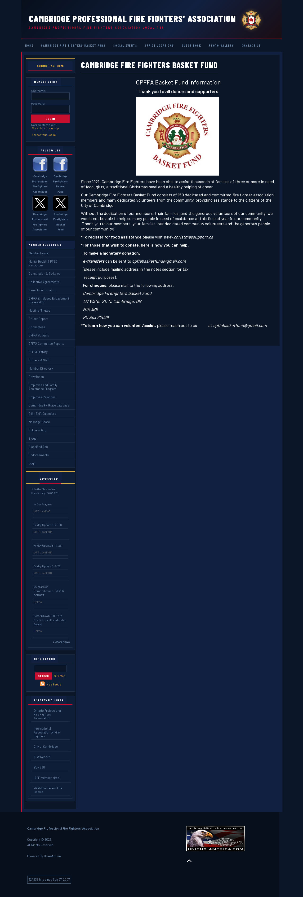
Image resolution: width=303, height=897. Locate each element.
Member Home (38, 253)
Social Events (125, 45)
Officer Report (38, 319)
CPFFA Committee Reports (46, 343)
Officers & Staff (39, 360)
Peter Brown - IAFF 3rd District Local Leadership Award (50, 620)
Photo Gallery (221, 45)
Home (29, 45)
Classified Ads (38, 447)
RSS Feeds (54, 684)
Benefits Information (42, 290)
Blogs (32, 438)
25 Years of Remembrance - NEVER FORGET (49, 591)
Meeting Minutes (39, 310)
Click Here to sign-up (45, 128)
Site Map (59, 676)
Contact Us (251, 45)
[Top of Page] (189, 860)
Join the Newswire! (43, 489)
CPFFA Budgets (39, 335)
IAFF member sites (46, 778)
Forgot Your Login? (44, 134)
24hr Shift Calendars (42, 413)
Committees (37, 327)
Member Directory (41, 368)
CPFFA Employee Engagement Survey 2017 (49, 300)
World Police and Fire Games (48, 790)
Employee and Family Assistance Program (43, 387)
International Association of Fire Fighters (47, 732)
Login (32, 463)
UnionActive (52, 856)
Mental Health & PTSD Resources (43, 263)
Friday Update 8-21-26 (48, 524)
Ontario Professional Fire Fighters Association (48, 714)
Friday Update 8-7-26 (47, 566)
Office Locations (159, 45)
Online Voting (37, 430)
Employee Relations (42, 397)
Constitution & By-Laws (44, 273)
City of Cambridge (46, 746)
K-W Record (42, 757)
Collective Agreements (44, 282)
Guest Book (191, 45)
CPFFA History (38, 352)
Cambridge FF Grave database (49, 405)
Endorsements (39, 455)
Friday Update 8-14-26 (48, 545)
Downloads (36, 377)
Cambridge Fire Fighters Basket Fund (73, 45)
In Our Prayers (43, 504)
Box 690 (39, 767)
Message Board (39, 422)
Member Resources (45, 244)
